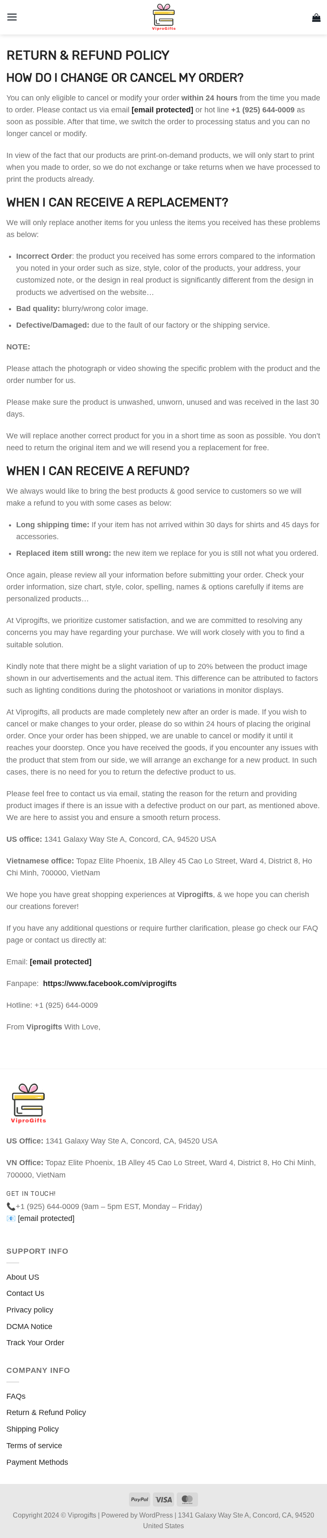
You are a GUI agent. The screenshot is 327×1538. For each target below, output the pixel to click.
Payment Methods (37, 1462)
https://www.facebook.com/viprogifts (110, 983)
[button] (12, 17)
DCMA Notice (29, 1326)
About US (22, 1277)
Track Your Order (35, 1342)
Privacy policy (29, 1310)
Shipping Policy (32, 1429)
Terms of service (34, 1445)
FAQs (16, 1396)
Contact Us (25, 1293)
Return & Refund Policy (46, 1412)
